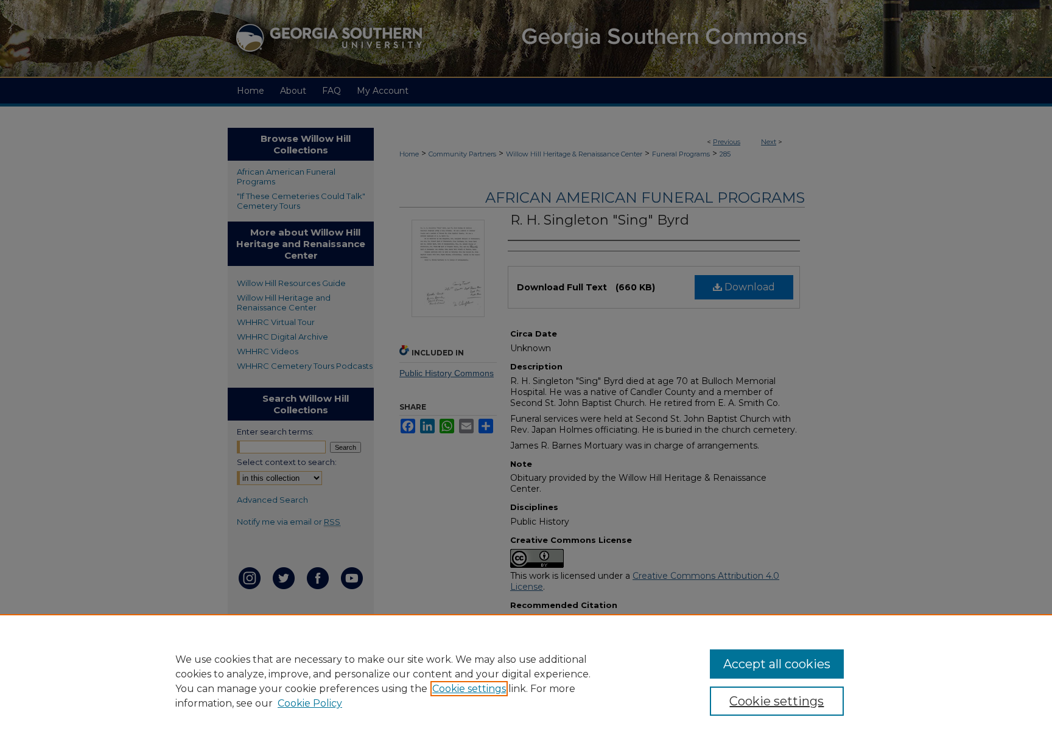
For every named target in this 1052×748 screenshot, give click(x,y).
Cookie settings (469, 688)
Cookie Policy (310, 703)
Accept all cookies (776, 664)
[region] (526, 681)
